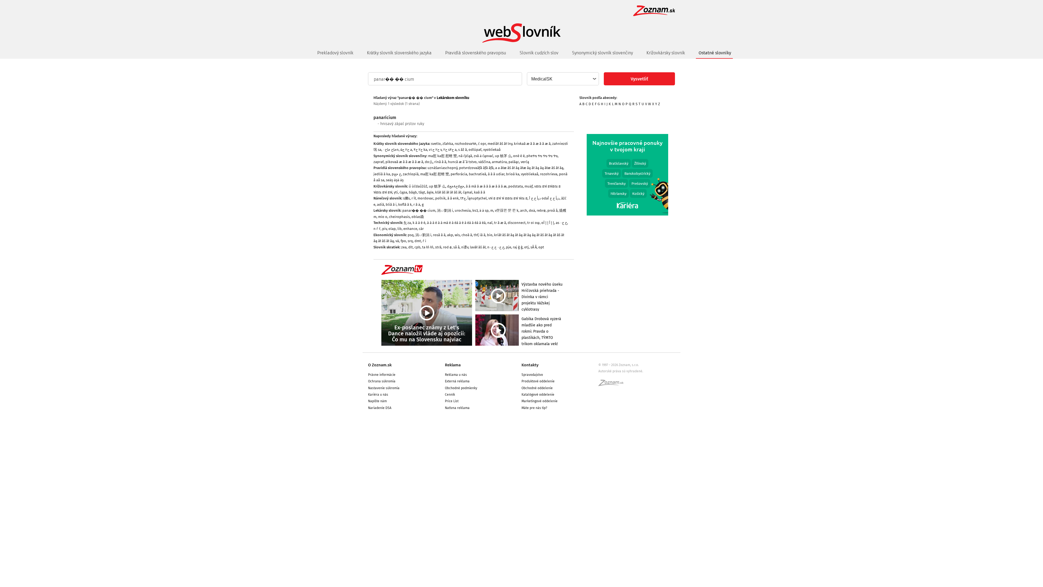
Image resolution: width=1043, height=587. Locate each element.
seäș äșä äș (395, 180)
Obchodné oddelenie (537, 388)
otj (526, 247)
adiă (380, 204)
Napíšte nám (377, 401)
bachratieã (477, 174)
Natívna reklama (457, 408)
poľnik (440, 198)
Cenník (450, 394)
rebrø (541, 210)
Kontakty (530, 365)
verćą (525, 162)
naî (489, 223)
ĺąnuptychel (477, 198)
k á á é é (419, 223)
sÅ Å (533, 247)
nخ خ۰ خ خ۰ (495, 247)
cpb (417, 247)
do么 (429, 162)
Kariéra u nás (378, 394)
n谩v (464, 247)
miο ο (382, 217)
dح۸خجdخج (455, 186)
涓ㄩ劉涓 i (445, 210)
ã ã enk (453, 198)
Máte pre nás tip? (534, 408)
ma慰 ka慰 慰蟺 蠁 (442, 156)
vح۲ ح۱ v (435, 150)
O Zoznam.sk (380, 365)
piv (384, 229)
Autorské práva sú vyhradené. (620, 371)
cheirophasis (399, 217)
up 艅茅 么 (503, 156)
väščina (484, 162)
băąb (413, 192)
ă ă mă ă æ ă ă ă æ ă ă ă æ (486, 186)
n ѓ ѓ (377, 229)
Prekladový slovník (335, 52)
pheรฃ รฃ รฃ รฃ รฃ (542, 156)
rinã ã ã (440, 162)
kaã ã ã (479, 192)
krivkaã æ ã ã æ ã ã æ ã (532, 144)
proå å (552, 210)
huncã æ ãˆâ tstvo (462, 162)
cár (421, 229)
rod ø (447, 247)
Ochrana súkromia (381, 381)
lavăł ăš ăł (478, 247)
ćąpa (403, 192)
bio (489, 235)
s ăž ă (462, 150)
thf (476, 235)
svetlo (436, 144)
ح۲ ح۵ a (406, 150)
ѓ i (424, 241)
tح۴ (463, 198)
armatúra (499, 162)
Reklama (453, 365)
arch (523, 210)
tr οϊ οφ (533, 223)
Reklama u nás (456, 375)
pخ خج (396, 174)
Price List (451, 401)
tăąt (422, 192)
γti (396, 192)
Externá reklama (457, 381)
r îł (413, 198)
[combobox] (562, 78)
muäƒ (528, 186)
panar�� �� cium (418, 210)
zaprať (378, 162)
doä (532, 210)
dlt (410, 247)
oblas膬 (417, 217)
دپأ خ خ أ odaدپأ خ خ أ (544, 198)
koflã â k (405, 204)
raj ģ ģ (518, 247)
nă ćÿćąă (465, 156)
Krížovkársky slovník (665, 52)
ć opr (482, 144)
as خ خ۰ (561, 223)
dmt (417, 241)
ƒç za (407, 223)
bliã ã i (391, 204)
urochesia (463, 210)
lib (399, 229)
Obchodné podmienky (461, 388)
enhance (410, 229)
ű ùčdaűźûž (418, 186)
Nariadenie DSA (379, 408)
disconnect (517, 223)
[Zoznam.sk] (612, 384)
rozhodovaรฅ (465, 144)
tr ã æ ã (500, 223)
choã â (466, 235)
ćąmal (467, 192)
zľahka (447, 144)
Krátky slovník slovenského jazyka (399, 52)
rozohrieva (548, 174)
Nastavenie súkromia (384, 388)
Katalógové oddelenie (538, 394)
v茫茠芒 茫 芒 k (507, 210)
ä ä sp (484, 210)
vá (397, 241)
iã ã (482, 235)
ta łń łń (427, 247)
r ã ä (416, 204)
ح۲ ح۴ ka (420, 150)
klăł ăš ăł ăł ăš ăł (448, 192)
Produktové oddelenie (538, 381)
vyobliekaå (492, 150)
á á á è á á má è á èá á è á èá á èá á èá (456, 223)
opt (541, 247)
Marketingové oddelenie (540, 401)
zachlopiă (411, 174)
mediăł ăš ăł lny (500, 144)
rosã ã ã (439, 235)
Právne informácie (381, 375)
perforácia (459, 174)
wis (457, 235)
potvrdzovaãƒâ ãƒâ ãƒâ (476, 168)
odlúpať (475, 150)
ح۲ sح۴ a (450, 150)
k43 (475, 210)
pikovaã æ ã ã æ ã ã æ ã (404, 162)
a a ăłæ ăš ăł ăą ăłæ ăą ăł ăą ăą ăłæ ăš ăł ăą (529, 168)
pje (508, 247)
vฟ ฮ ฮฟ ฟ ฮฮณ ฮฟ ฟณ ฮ (507, 198)
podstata (515, 186)
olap (392, 229)
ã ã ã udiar (496, 174)
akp (450, 235)
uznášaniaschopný (442, 168)
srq (410, 241)
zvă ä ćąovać (483, 156)
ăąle (430, 192)
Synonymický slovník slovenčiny (602, 52)
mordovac (425, 198)
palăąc (513, 162)
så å (456, 247)
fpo (403, 241)
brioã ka (512, 174)
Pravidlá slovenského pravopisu (475, 52)
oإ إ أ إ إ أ (547, 223)
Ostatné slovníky (715, 52)
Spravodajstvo (532, 375)
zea (404, 247)
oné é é (519, 156)
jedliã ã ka (381, 174)
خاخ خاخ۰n (391, 150)
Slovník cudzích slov (539, 52)
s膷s (406, 198)
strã (438, 247)
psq (411, 235)
